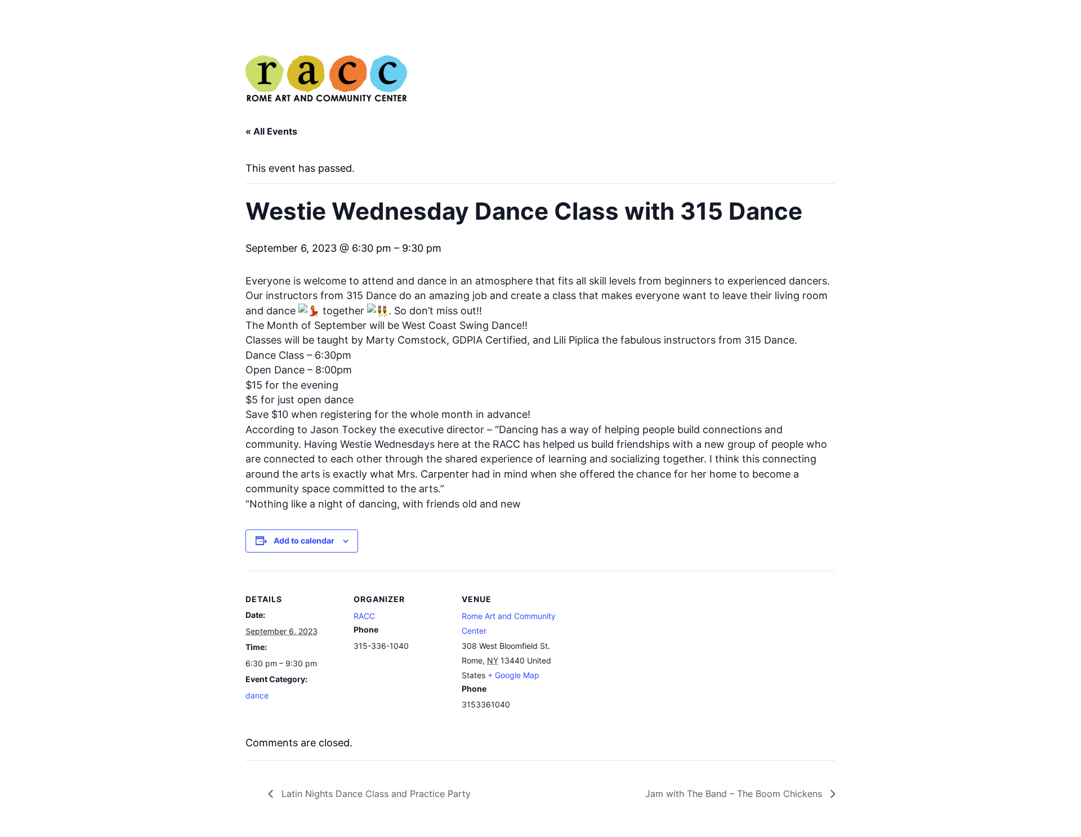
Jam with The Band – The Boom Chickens (735, 793)
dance (257, 695)
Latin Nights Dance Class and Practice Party (375, 793)
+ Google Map (513, 675)
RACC (364, 616)
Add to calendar (304, 540)
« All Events (271, 131)
